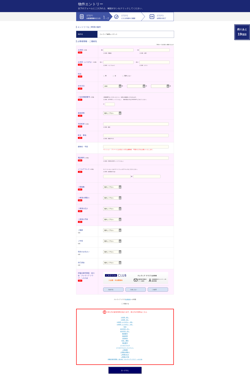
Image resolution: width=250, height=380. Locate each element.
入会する (110, 289)
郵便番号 (125, 334)
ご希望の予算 (125, 357)
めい (137, 62)
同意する (126, 303)
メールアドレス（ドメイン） (125, 347)
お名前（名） (125, 320)
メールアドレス (125, 345)
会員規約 (128, 299)
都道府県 (125, 336)
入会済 (154, 289)
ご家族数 (125, 350)
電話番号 (125, 343)
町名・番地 (125, 340)
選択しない (127, 76)
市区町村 (125, 338)
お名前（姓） (125, 317)
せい (101, 62)
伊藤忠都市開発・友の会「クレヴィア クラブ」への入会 (125, 359)
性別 (125, 327)
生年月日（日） (125, 331)
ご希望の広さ (125, 354)
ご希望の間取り (125, 352)
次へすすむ (125, 370)
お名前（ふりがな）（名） (125, 324)
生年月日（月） (125, 329)
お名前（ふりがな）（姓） (125, 322)
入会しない (133, 289)
